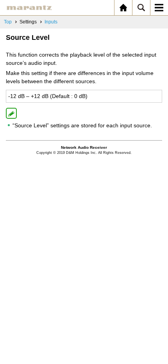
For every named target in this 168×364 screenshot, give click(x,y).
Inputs (51, 22)
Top (8, 22)
